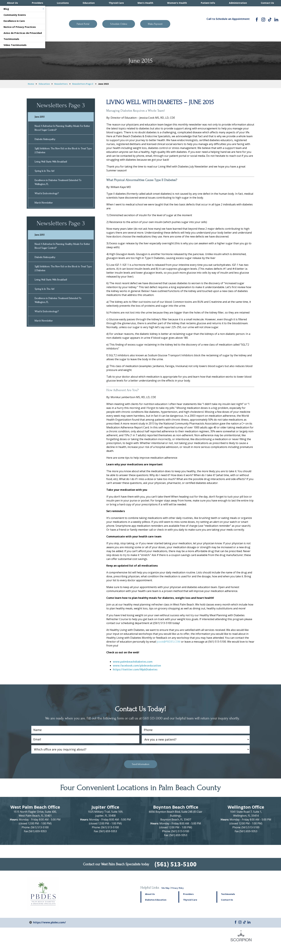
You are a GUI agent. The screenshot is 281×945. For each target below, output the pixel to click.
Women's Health (177, 2)
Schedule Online (118, 23)
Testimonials (11, 39)
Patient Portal (83, 23)
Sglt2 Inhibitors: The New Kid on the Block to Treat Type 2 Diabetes (63, 150)
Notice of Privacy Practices (20, 26)
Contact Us (267, 2)
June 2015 (40, 116)
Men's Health (145, 2)
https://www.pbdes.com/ (49, 922)
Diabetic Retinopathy (45, 139)
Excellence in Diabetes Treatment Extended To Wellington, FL (58, 182)
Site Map (165, 888)
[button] (197, 894)
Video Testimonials (15, 45)
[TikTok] (270, 19)
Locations (63, 2)
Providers (37, 2)
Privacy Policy (177, 888)
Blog (6, 8)
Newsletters (61, 83)
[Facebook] (257, 19)
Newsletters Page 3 (82, 83)
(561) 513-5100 (228, 25)
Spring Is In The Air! (44, 170)
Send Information (140, 764)
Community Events (15, 14)
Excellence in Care (14, 20)
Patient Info (208, 2)
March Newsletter (44, 202)
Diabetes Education (155, 899)
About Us (12, 2)
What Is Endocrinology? (47, 193)
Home (31, 83)
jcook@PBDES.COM (168, 641)
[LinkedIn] (276, 19)
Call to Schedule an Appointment (228, 19)
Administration (238, 2)
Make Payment (155, 23)
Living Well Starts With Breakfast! (51, 161)
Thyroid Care (116, 2)
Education (89, 2)
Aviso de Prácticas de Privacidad (23, 33)
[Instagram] (263, 19)
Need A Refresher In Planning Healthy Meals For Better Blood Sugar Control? (62, 128)
